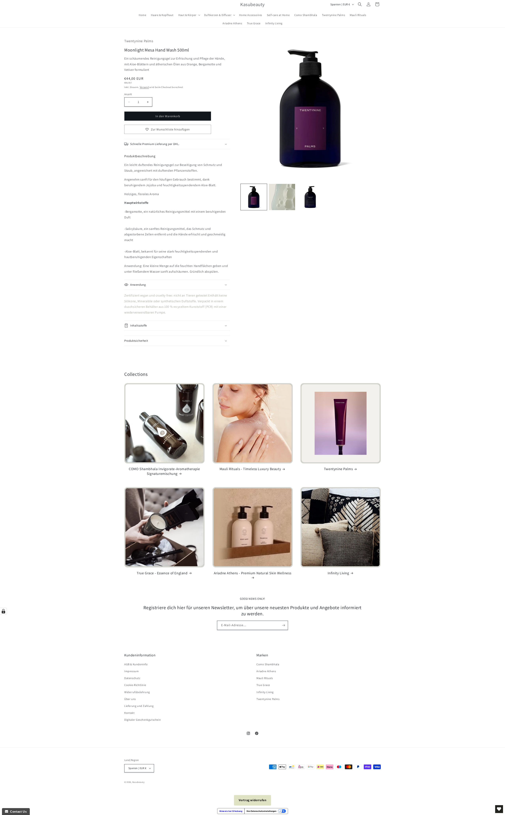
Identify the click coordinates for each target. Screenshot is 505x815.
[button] (189, 15)
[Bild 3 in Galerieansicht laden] (310, 197)
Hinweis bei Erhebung (230, 811)
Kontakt (129, 713)
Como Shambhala (267, 664)
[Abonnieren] (283, 625)
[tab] (139, 156)
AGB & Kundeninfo (136, 664)
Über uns (130, 699)
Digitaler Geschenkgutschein (142, 719)
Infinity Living (338, 573)
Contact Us (17, 811)
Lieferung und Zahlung (139, 706)
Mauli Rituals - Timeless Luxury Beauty (250, 469)
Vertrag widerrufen (253, 800)
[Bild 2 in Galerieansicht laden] (282, 197)
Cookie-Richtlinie (135, 685)
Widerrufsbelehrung (137, 692)
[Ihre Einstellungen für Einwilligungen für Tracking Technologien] (3, 611)
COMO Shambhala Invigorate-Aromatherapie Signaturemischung (164, 471)
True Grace (263, 685)
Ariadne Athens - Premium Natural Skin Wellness (252, 573)
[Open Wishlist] (499, 809)
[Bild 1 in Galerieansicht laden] (254, 197)
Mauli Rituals (264, 678)
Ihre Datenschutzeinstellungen (261, 811)
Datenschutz (132, 678)
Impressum (131, 671)
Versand (144, 87)
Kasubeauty (138, 782)
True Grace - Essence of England (162, 573)
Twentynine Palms (338, 469)
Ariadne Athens (266, 671)
